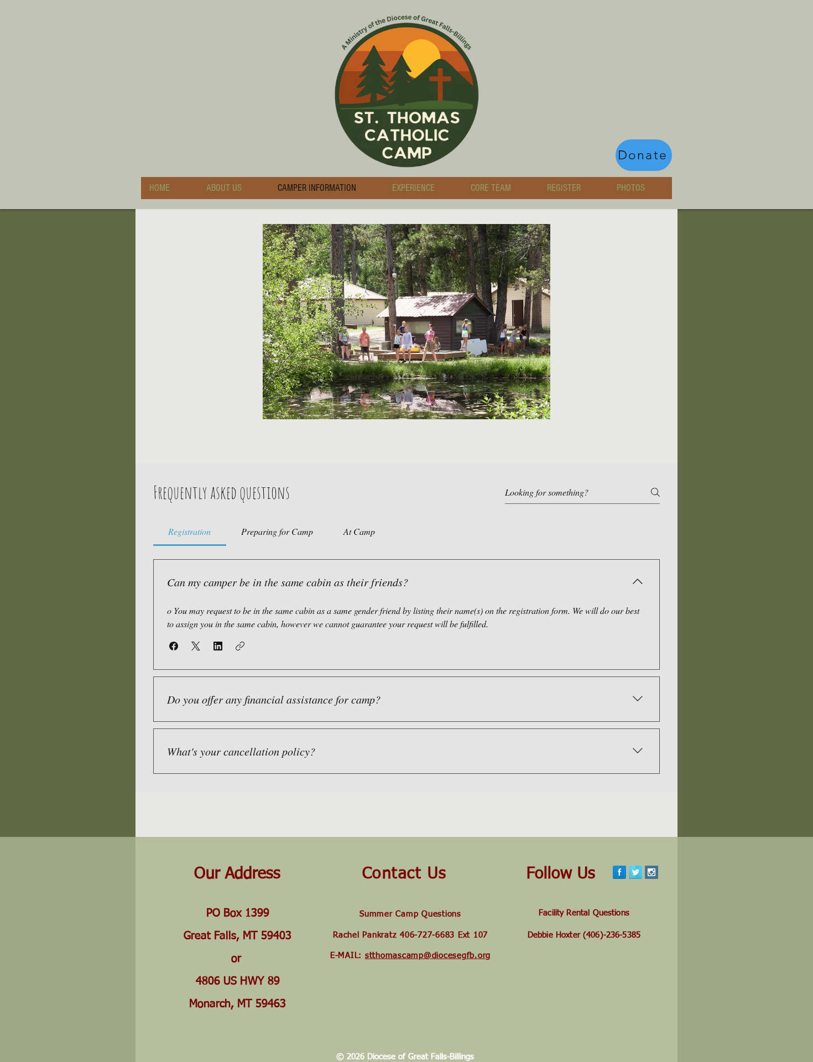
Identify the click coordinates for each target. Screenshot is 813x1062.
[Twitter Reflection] (635, 872)
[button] (173, 646)
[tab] (189, 531)
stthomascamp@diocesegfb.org (428, 955)
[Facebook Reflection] (619, 872)
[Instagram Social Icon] (651, 872)
